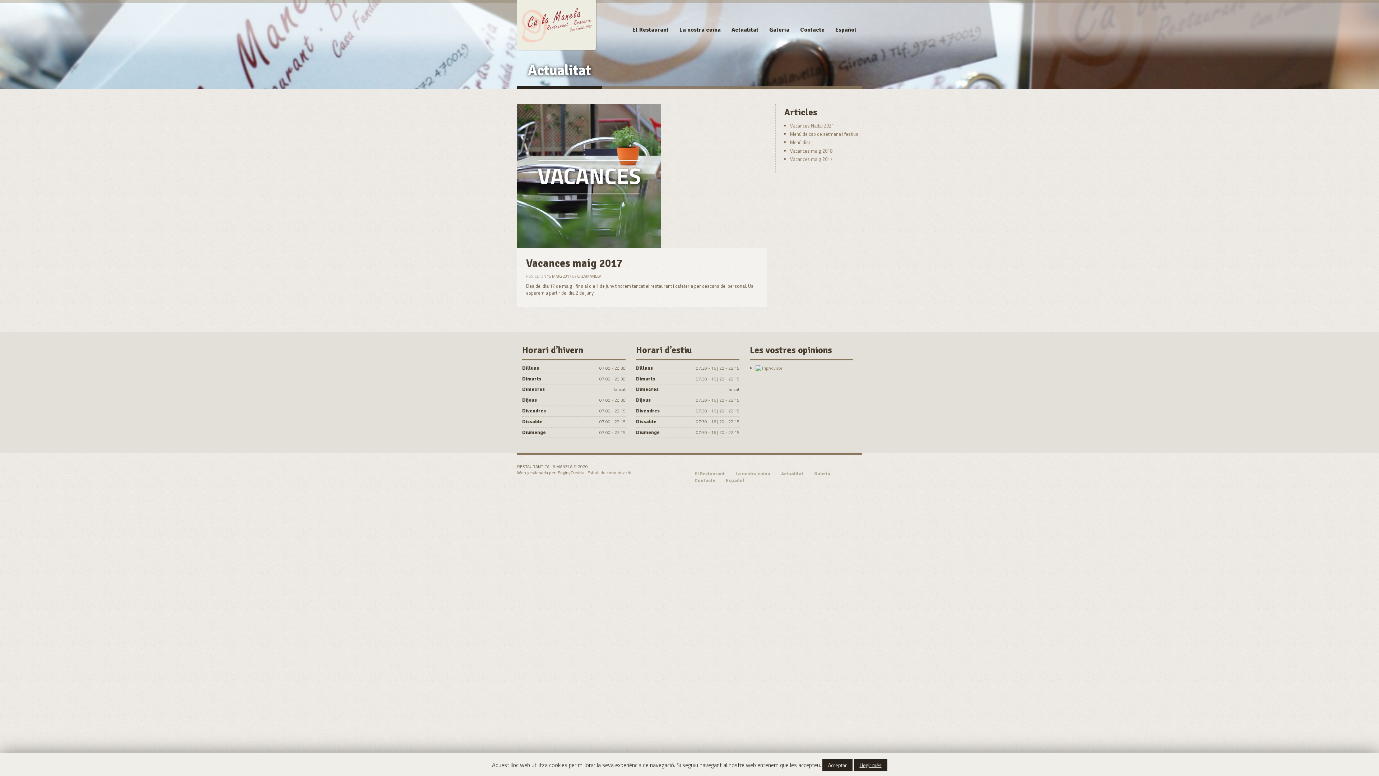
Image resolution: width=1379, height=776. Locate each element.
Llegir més (871, 765)
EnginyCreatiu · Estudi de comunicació (594, 472)
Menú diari (801, 142)
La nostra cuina (700, 29)
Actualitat (745, 29)
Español (845, 29)
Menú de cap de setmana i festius (824, 134)
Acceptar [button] (837, 765)
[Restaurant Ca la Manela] (557, 24)
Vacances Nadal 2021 (812, 125)
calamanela (589, 276)
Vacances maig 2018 (811, 150)
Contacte (812, 29)
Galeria (779, 29)
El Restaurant (650, 29)
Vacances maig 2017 (811, 159)
